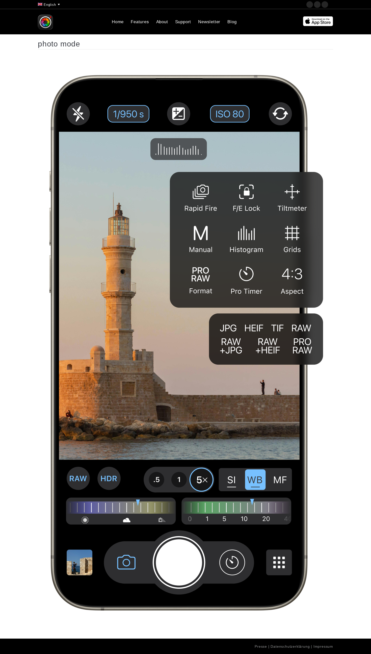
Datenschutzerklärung (290, 646)
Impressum (323, 646)
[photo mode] (185, 342)
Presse (261, 646)
